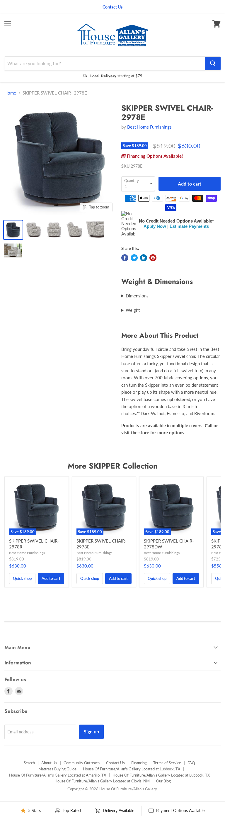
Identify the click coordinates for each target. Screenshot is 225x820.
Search (29, 762)
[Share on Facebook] (124, 257)
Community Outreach (82, 762)
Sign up (91, 731)
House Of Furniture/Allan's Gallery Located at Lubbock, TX (131, 769)
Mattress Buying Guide (57, 769)
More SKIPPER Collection (113, 466)
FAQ (191, 762)
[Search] (213, 63)
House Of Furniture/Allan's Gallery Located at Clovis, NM (102, 781)
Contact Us (115, 762)
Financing (139, 762)
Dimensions (137, 295)
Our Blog (163, 781)
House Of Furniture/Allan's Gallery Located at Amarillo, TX (57, 775)
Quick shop (22, 578)
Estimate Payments (189, 226)
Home (10, 92)
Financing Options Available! (154, 156)
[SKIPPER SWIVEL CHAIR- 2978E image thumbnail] (13, 229)
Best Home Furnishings (149, 126)
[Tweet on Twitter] (134, 257)
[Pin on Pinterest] (152, 257)
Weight (133, 310)
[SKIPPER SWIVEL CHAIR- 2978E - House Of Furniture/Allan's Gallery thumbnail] (33, 229)
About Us (49, 762)
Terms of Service (167, 762)
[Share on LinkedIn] (143, 257)
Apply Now (155, 226)
